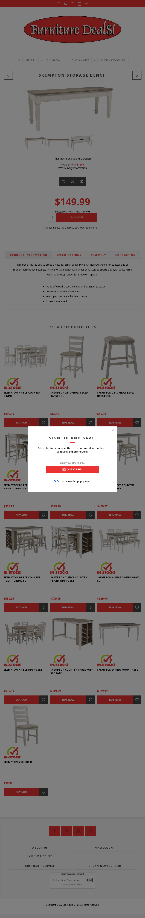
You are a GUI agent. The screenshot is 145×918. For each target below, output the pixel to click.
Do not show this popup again (74, 481)
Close (113, 429)
